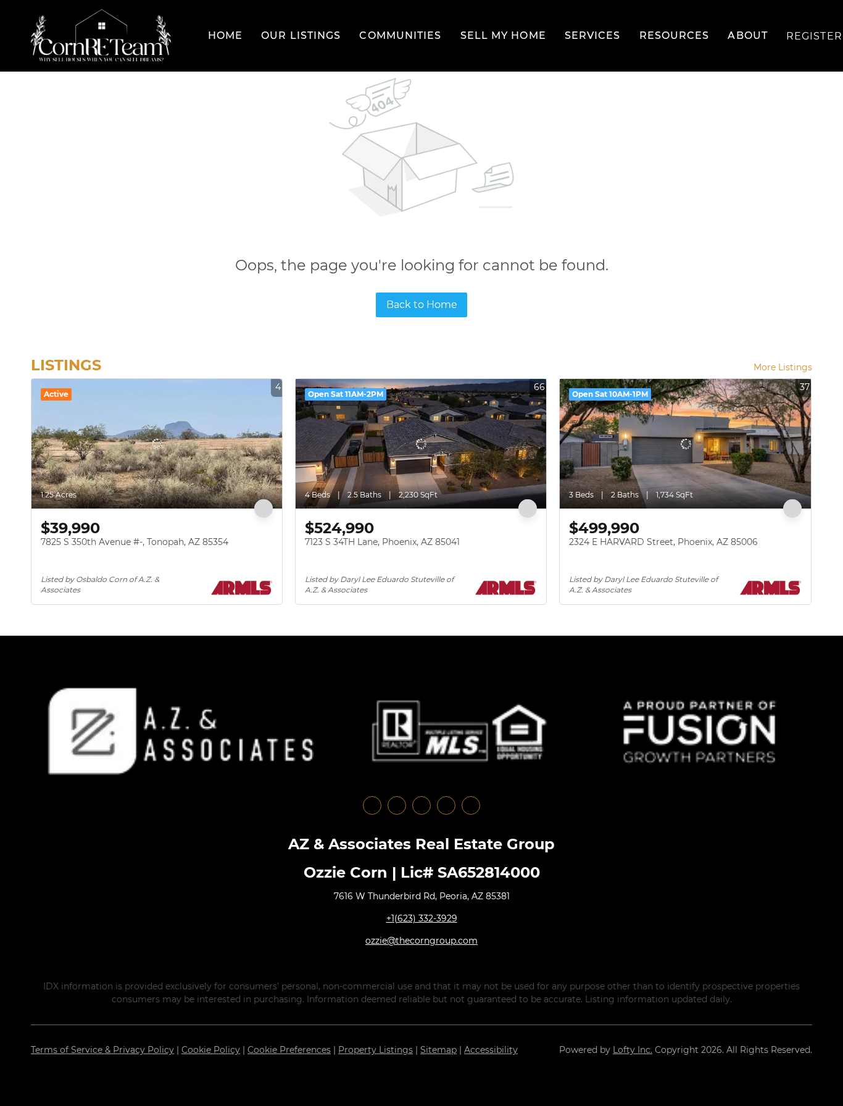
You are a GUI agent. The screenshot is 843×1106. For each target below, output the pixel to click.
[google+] (471, 805)
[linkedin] (397, 805)
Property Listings (375, 1049)
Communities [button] (400, 35)
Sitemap (438, 1049)
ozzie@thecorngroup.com (421, 940)
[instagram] (421, 805)
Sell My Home (503, 35)
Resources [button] (674, 35)
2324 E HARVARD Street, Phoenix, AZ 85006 (663, 541)
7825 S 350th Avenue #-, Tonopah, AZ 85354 (134, 541)
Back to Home (421, 304)
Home (225, 35)
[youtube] (446, 805)
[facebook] (372, 805)
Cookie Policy (210, 1049)
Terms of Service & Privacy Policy (102, 1049)
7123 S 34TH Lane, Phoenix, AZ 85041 (382, 541)
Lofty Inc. (632, 1049)
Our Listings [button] (301, 35)
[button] (101, 35)
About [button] (748, 35)
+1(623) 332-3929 (421, 918)
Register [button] (814, 36)
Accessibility (491, 1049)
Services (593, 35)
